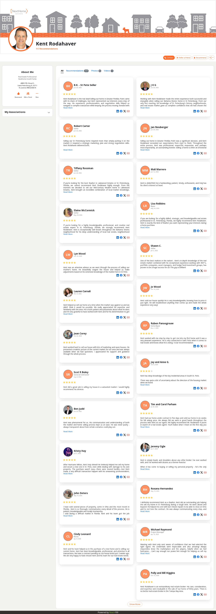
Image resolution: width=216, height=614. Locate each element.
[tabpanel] (135, 340)
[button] (211, 58)
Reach (113, 612)
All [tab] (62, 70)
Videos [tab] (108, 70)
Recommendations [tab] (77, 70)
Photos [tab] (95, 70)
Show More (135, 604)
